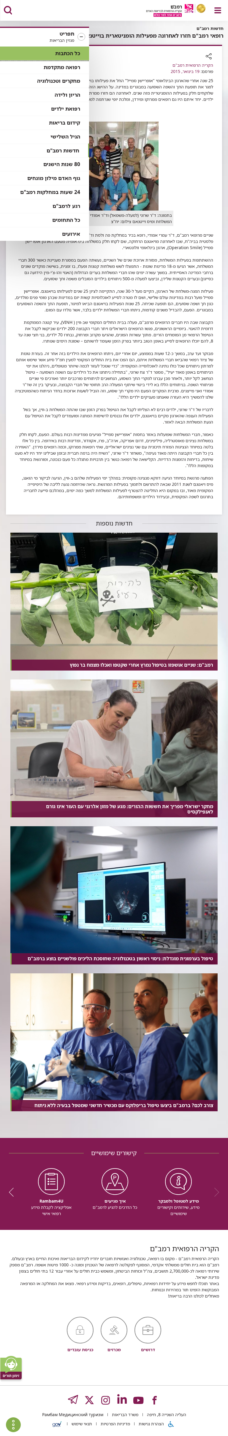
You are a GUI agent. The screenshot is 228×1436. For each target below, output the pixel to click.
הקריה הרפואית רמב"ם (192, 65)
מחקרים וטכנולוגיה (58, 80)
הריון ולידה (67, 94)
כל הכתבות (67, 53)
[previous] (214, 1192)
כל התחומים (66, 219)
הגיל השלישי (65, 136)
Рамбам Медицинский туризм (72, 1414)
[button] (44, 37)
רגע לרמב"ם (66, 206)
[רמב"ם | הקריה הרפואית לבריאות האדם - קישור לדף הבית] (168, 11)
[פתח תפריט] (217, 10)
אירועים (71, 233)
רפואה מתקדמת (62, 67)
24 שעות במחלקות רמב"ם (50, 192)
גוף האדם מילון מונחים (53, 178)
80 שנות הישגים (61, 164)
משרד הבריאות (124, 1414)
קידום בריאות (64, 122)
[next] (13, 1192)
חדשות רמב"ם (63, 150)
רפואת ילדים (65, 108)
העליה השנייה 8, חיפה (166, 1414)
